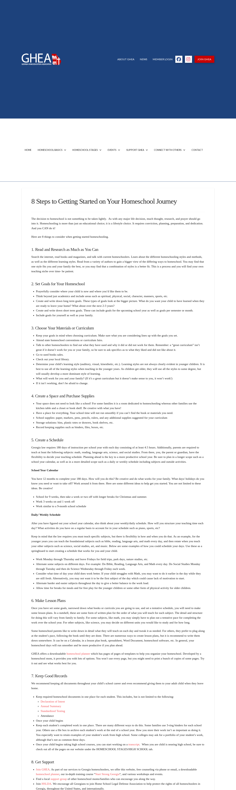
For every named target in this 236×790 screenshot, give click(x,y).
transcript (133, 744)
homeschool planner (78, 653)
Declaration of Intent (53, 701)
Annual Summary (51, 706)
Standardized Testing (53, 711)
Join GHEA (43, 769)
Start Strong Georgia (107, 774)
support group (59, 779)
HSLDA (46, 783)
